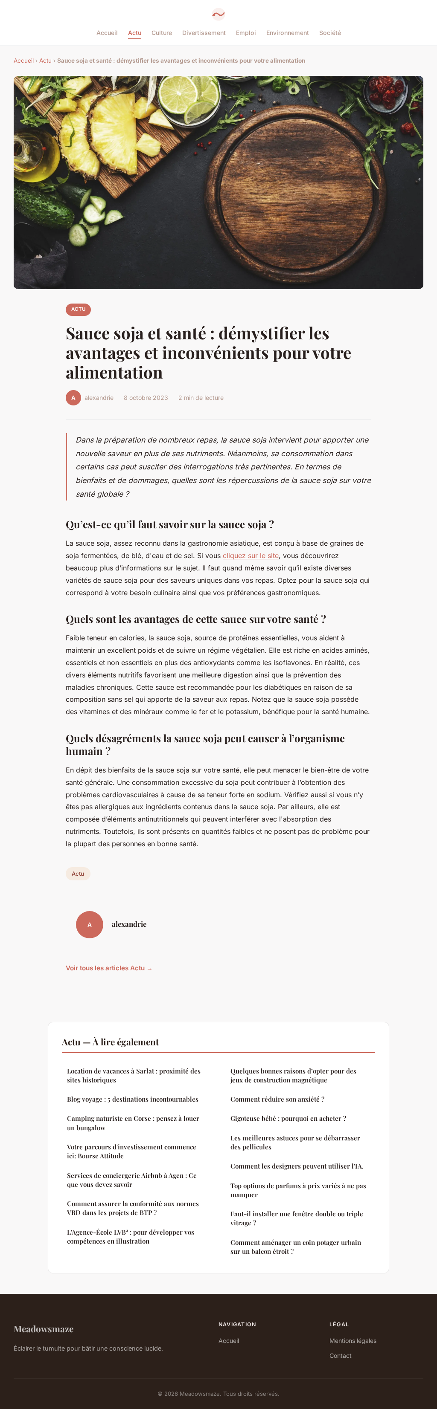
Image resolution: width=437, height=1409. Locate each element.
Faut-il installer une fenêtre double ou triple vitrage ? (296, 1218)
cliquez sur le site (251, 555)
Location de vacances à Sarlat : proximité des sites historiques (134, 1075)
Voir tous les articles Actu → (109, 968)
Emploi (246, 32)
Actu (134, 32)
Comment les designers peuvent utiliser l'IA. (297, 1166)
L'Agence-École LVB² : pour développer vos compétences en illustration (130, 1236)
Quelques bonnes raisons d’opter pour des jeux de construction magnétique (293, 1075)
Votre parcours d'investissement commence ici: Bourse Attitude (131, 1151)
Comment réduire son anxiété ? (277, 1099)
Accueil (107, 32)
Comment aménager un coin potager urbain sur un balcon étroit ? (295, 1247)
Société (330, 32)
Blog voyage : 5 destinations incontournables (132, 1099)
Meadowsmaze (43, 1328)
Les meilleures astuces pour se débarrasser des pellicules (295, 1142)
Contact (340, 1355)
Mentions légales (352, 1340)
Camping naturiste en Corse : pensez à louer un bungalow (133, 1122)
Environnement (287, 32)
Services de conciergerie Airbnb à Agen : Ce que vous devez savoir (132, 1180)
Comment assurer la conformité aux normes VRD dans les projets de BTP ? (133, 1208)
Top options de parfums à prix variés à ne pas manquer (298, 1190)
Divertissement (204, 32)
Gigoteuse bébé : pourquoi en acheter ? (288, 1118)
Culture (161, 32)
